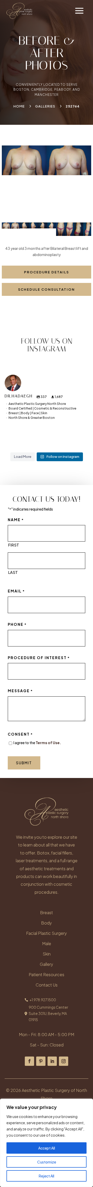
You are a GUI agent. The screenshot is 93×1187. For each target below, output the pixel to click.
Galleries (45, 106)
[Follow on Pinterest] (40, 1061)
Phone (17, 624)
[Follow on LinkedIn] (52, 1061)
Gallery (46, 964)
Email (16, 591)
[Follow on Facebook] (29, 1061)
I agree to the (37, 742)
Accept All (46, 1148)
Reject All (46, 1176)
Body (46, 923)
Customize (46, 1162)
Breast (46, 912)
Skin (47, 954)
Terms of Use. (48, 742)
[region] (46, 1143)
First (13, 544)
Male (46, 943)
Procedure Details (46, 272)
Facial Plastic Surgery (46, 933)
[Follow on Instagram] (63, 1061)
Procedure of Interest (39, 657)
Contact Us (47, 985)
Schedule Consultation (46, 289)
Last (13, 572)
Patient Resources (46, 974)
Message (20, 690)
